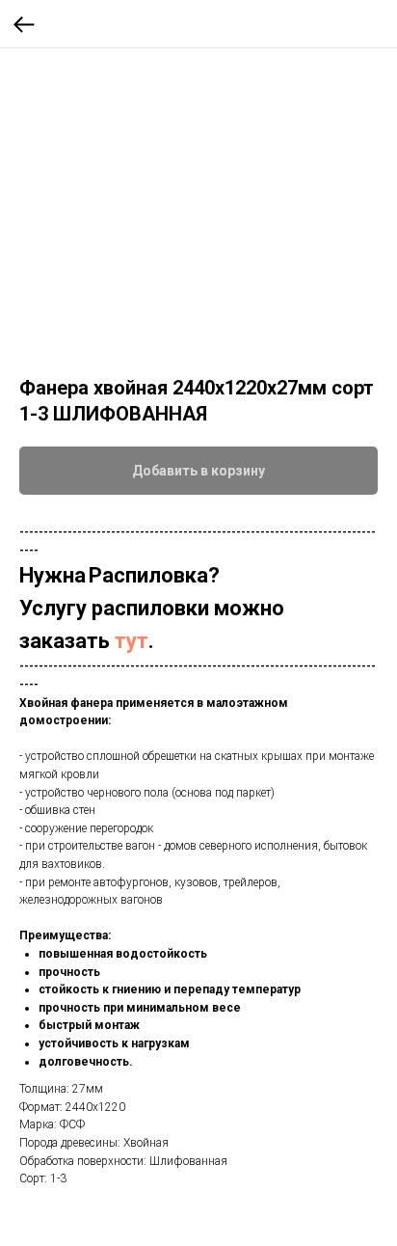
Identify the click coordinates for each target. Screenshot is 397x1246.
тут (131, 641)
